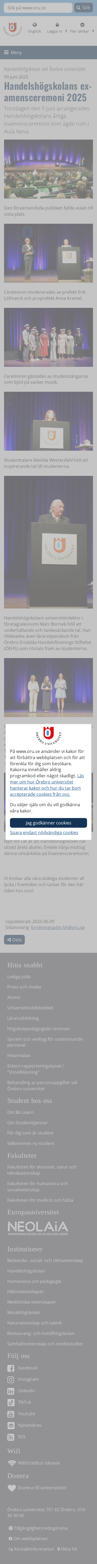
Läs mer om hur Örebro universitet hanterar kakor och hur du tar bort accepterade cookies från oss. (47, 785)
